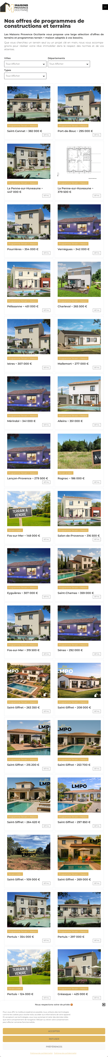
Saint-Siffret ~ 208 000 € (74, 707)
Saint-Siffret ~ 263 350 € (23, 707)
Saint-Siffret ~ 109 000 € (23, 879)
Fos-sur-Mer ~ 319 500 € (23, 650)
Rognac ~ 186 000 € (71, 478)
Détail (46, 135)
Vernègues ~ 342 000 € (73, 249)
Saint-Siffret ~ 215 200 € (23, 764)
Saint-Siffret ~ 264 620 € (23, 822)
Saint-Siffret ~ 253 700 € (74, 764)
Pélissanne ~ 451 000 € (22, 306)
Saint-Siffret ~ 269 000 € (74, 879)
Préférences (54, 1046)
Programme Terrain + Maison (22, 125)
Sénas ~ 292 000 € (70, 650)
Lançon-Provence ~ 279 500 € (27, 478)
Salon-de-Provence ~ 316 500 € (79, 535)
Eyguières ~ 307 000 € (22, 593)
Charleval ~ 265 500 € (72, 306)
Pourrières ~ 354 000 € (22, 249)
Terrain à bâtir (65, 473)
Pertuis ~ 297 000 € (71, 936)
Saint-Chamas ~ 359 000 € (76, 593)
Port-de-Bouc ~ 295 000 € (75, 131)
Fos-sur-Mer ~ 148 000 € (23, 535)
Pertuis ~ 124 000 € (20, 994)
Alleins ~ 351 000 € (70, 421)
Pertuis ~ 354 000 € (20, 936)
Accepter (54, 1031)
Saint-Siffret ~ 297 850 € (74, 822)
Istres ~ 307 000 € (19, 363)
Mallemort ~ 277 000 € (73, 363)
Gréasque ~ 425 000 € (73, 994)
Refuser (54, 1039)
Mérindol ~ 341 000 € (21, 421)
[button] (103, 1004)
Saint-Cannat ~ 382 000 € (24, 131)
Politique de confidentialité (41, 1053)
